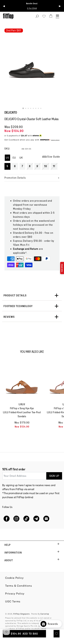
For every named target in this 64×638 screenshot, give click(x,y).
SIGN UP (54, 475)
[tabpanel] (32, 57)
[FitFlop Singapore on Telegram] (36, 518)
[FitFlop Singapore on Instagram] (16, 518)
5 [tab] (33, 108)
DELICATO (10, 112)
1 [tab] (23, 108)
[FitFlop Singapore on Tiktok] (26, 518)
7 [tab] (38, 108)
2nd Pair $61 (13, 30)
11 (54, 166)
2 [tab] (25, 108)
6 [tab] (35, 108)
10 (45, 166)
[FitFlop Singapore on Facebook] (6, 518)
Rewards (54, 624)
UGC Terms (12, 601)
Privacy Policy (15, 593)
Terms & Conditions (18, 585)
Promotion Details (15, 177)
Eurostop (45, 614)
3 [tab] (28, 108)
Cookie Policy (14, 578)
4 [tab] (30, 108)
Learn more (55, 140)
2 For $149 (32, 8)
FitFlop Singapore (21, 614)
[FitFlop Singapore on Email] (46, 518)
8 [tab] (40, 108)
